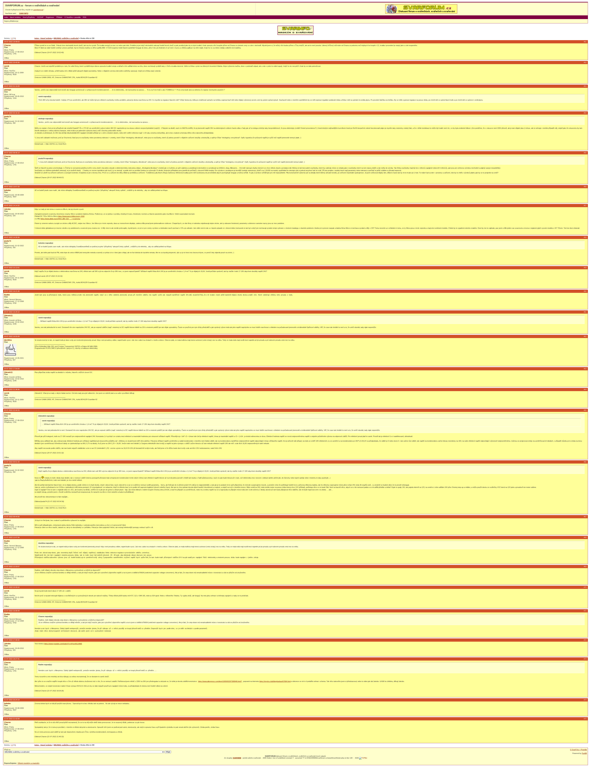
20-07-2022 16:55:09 (12, 336)
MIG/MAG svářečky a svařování (66, 38)
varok (6, 66)
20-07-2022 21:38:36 (12, 389)
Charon (7, 45)
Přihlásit (59, 17)
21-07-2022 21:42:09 (12, 719)
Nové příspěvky (29, 17)
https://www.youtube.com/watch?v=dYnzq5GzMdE (63, 644)
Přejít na (7, 750)
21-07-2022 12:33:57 (12, 566)
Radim (7, 295)
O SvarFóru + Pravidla (578, 750)
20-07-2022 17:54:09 (12, 369)
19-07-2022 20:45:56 (12, 62)
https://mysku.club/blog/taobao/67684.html (275, 681)
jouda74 (7, 117)
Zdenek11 (8, 316)
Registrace (50, 17)
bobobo (7, 190)
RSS (84, 17)
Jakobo (7, 209)
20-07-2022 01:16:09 (12, 86)
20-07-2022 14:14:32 (12, 205)
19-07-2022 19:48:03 (12, 42)
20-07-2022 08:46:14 (12, 153)
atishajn (7, 90)
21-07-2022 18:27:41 (12, 659)
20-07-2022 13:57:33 (12, 186)
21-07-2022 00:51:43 (12, 462)
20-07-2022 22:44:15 (12, 410)
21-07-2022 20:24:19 (12, 700)
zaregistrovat (38, 10)
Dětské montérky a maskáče (28, 763)
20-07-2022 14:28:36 (12, 237)
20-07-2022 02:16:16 (12, 113)
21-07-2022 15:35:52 (12, 587)
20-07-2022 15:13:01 (12, 268)
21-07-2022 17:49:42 (12, 640)
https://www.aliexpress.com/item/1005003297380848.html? (220, 681)
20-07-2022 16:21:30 (12, 291)
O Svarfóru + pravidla (72, 17)
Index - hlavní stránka (12, 17)
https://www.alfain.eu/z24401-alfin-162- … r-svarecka (60, 219)
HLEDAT (40, 17)
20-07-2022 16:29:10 (12, 312)
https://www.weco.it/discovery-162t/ (71, 216)
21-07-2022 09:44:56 (12, 517)
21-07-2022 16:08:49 (12, 611)
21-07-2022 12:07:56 (12, 537)
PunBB (584, 753)
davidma (8, 340)
